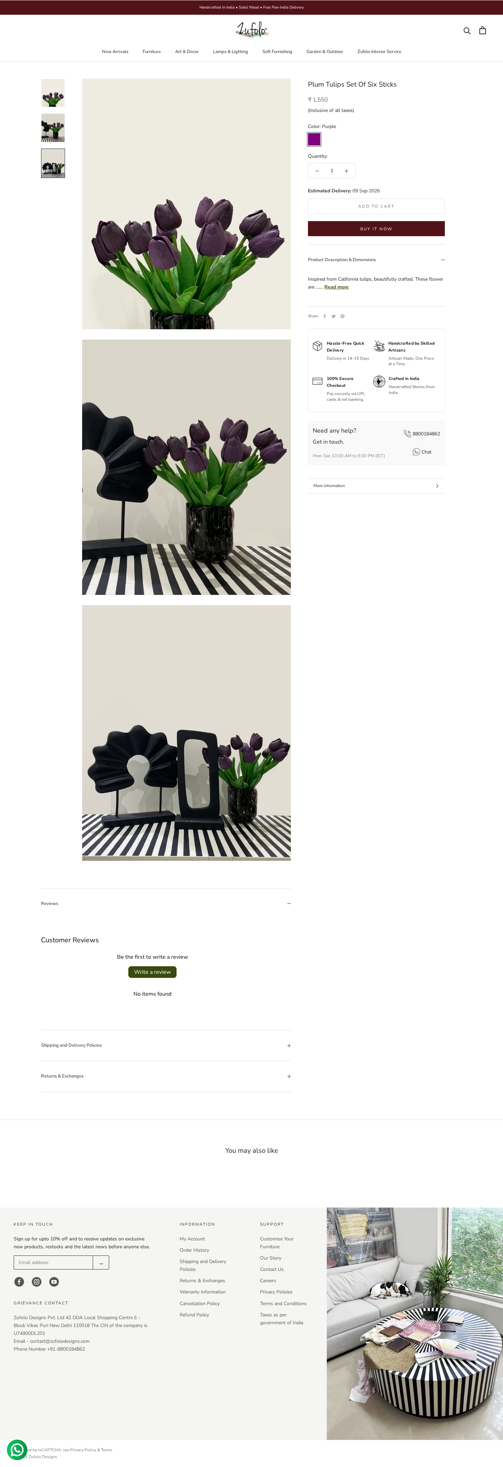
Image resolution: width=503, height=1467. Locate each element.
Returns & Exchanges (62, 1076)
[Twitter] (334, 316)
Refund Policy (194, 1315)
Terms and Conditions (283, 1303)
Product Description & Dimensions (342, 260)
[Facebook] (325, 316)
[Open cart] (482, 30)
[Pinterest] (342, 316)
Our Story (270, 1258)
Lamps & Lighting (230, 52)
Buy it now (376, 229)
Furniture (152, 52)
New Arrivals (115, 52)
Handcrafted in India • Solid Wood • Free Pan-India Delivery (251, 7)
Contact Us (272, 1269)
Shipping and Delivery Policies (71, 1045)
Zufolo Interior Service (379, 52)
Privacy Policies (276, 1292)
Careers (268, 1280)
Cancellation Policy (200, 1303)
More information (329, 485)
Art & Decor (187, 52)
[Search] (467, 30)
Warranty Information (203, 1292)
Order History (194, 1250)
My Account (192, 1239)
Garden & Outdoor (325, 52)
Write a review (152, 972)
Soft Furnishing (277, 52)
